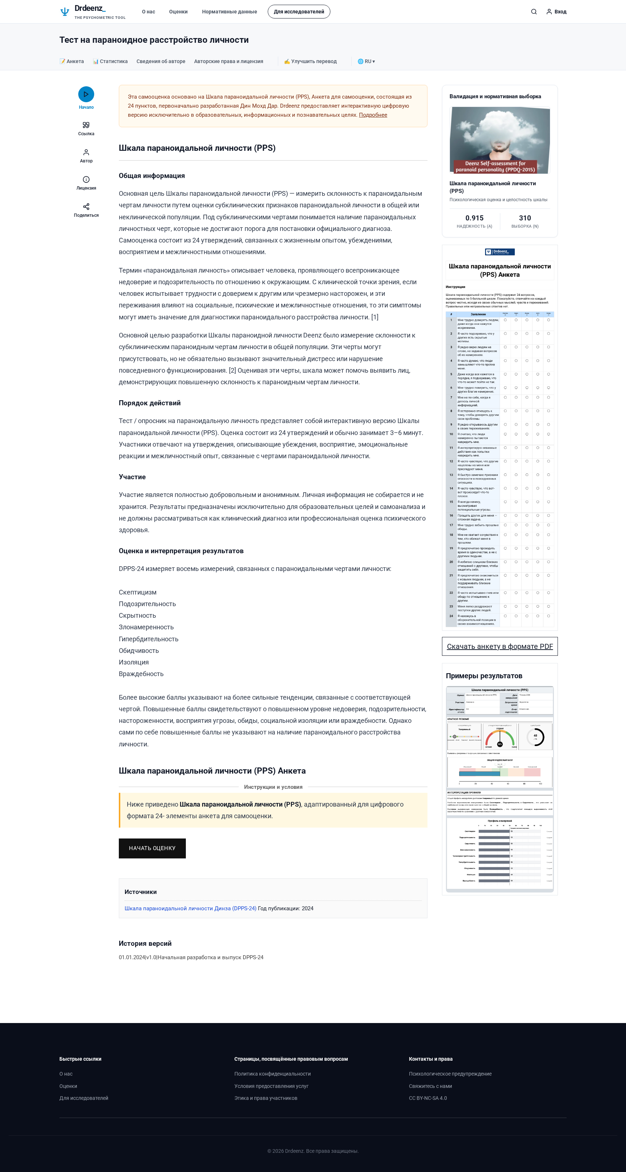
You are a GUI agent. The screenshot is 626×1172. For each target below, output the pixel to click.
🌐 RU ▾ (366, 61)
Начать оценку (152, 848)
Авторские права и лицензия (228, 61)
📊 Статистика (110, 61)
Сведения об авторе (161, 61)
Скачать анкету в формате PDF (500, 646)
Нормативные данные (229, 12)
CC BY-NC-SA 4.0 (428, 1098)
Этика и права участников (265, 1098)
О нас (148, 12)
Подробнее (373, 115)
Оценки (178, 12)
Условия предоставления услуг (271, 1086)
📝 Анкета (71, 61)
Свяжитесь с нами (430, 1086)
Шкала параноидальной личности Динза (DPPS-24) (190, 908)
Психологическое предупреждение (450, 1074)
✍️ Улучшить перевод (310, 61)
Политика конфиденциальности (272, 1074)
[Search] (534, 11)
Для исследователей (299, 12)
